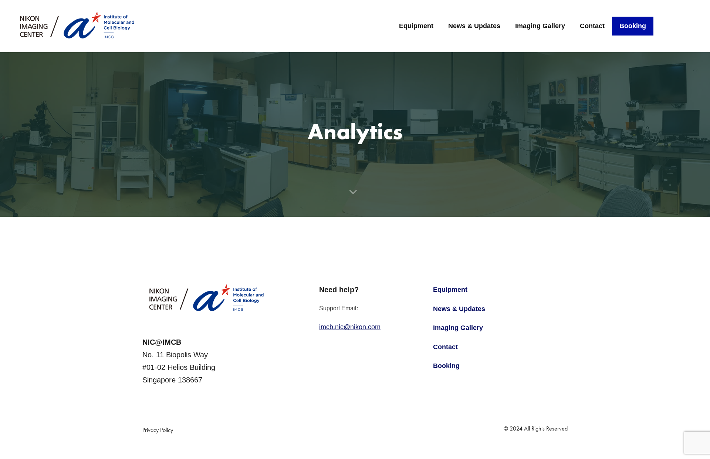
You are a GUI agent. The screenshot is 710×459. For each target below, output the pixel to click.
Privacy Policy (157, 430)
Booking (632, 26)
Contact (592, 26)
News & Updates (474, 26)
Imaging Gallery (540, 26)
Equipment (416, 26)
